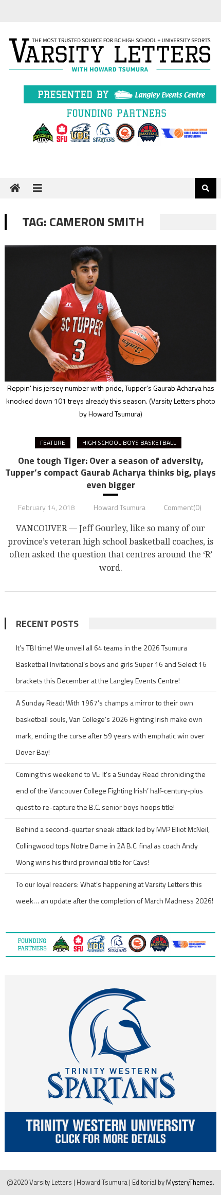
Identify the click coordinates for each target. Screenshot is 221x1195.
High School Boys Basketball (129, 442)
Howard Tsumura (119, 507)
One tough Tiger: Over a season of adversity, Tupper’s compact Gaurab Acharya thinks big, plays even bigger (110, 473)
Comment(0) (182, 507)
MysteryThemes (189, 1182)
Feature (52, 442)
